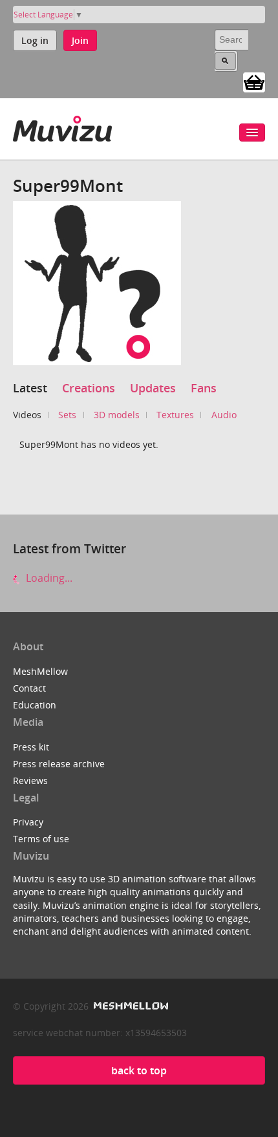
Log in (34, 40)
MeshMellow (40, 671)
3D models (117, 415)
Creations (88, 388)
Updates (153, 388)
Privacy (28, 822)
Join (80, 40)
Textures (175, 415)
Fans (204, 388)
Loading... (47, 578)
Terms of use (41, 839)
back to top (139, 1070)
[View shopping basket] (254, 81)
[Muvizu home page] (62, 126)
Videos (27, 415)
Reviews (30, 780)
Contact (29, 688)
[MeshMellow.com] (129, 1006)
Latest (30, 388)
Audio (224, 415)
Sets (67, 415)
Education (34, 705)
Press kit (31, 747)
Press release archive (59, 764)
